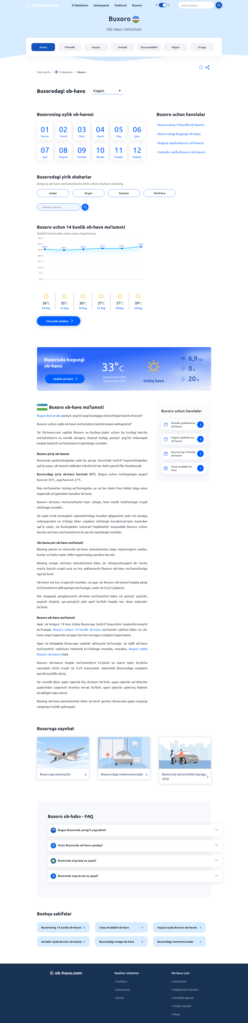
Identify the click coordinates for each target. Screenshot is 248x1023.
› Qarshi (119, 997)
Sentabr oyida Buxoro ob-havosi (61, 941)
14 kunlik (69, 47)
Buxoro (137, 5)
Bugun (175, 47)
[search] (219, 5)
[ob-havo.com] (42, 5)
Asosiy (43, 47)
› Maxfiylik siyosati (182, 997)
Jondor (53, 193)
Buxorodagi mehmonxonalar (175, 941)
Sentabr (122, 47)
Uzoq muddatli (149, 47)
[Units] (163, 5)
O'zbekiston (80, 5)
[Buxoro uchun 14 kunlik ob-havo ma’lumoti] (92, 260)
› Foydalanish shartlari (185, 989)
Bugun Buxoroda (49, 415)
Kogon (88, 193)
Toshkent (120, 5)
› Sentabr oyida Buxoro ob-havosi (180, 152)
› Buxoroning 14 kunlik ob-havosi (180, 125)
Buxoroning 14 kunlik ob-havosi (61, 927)
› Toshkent (120, 981)
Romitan (124, 193)
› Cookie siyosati (181, 1006)
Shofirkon (159, 193)
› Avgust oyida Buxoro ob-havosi (180, 143)
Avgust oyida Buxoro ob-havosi (177, 927)
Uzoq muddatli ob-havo (114, 927)
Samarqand (101, 5)
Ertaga (202, 47)
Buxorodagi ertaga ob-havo (116, 941)
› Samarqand (122, 989)
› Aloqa (175, 1014)
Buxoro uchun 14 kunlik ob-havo (77, 629)
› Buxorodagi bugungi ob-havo (178, 134)
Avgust (96, 47)
